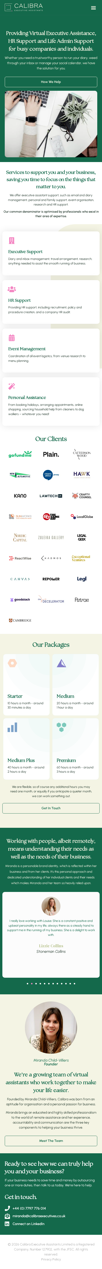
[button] (93, 7)
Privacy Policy (51, 1259)
